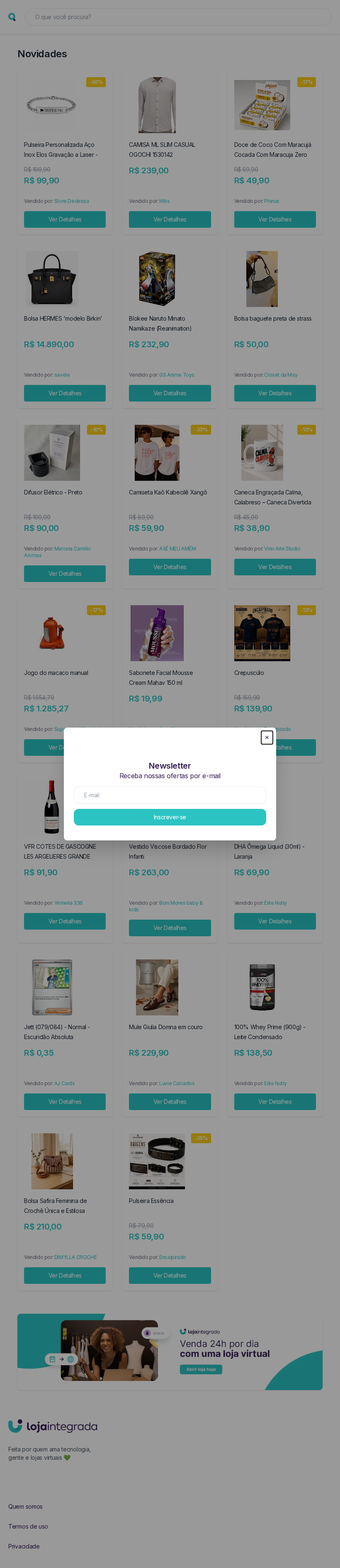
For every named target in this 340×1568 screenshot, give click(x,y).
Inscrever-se (170, 817)
